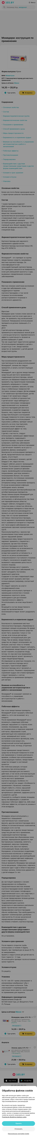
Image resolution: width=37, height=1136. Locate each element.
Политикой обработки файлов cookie (14, 1117)
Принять (18, 1123)
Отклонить (18, 1129)
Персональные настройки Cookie (18, 1133)
